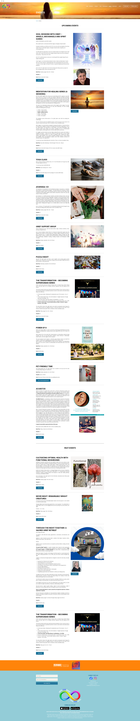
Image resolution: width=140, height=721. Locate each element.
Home (37, 20)
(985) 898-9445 (93, 681)
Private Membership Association (65, 711)
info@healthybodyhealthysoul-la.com (93, 685)
